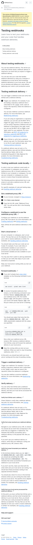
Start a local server (8, 232)
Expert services (10, 539)
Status (24, 537)
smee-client (22, 274)
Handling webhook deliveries (12, 189)
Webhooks (6, 6)
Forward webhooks (8, 271)
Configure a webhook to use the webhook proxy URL (13, 213)
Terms (14, 537)
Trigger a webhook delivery (12, 362)
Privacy (20, 537)
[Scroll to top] (29, 541)
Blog (17, 539)
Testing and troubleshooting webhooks (14, 7)
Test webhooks (8, 9)
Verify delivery (7, 383)
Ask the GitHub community (10, 521)
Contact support (7, 523)
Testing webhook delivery (13, 91)
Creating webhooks (7, 221)
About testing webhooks (12, 63)
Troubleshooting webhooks (9, 158)
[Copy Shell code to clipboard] (29, 283)
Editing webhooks (21, 221)
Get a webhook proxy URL (11, 194)
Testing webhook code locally (15, 163)
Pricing (3, 539)
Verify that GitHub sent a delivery (11, 397)
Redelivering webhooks (11, 115)
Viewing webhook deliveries (12, 145)
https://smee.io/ (26, 197)
